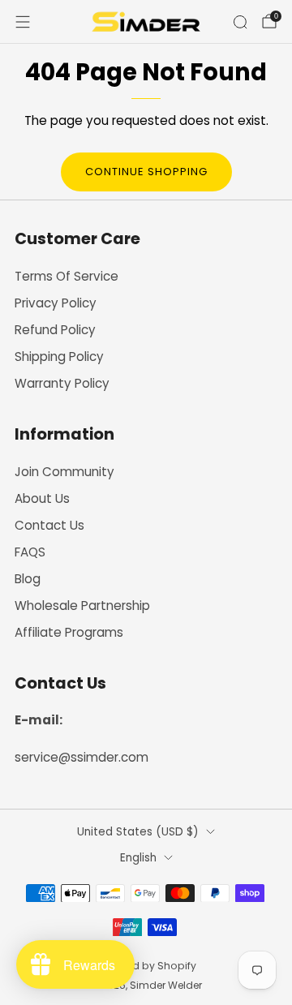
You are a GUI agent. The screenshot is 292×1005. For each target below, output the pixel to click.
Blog (28, 578)
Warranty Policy (62, 383)
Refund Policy (55, 329)
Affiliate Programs (69, 632)
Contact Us (49, 525)
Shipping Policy (59, 356)
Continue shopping (146, 171)
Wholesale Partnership (82, 605)
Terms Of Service (66, 276)
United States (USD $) (138, 832)
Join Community (64, 471)
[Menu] (23, 22)
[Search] (240, 22)
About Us (42, 498)
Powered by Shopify (146, 966)
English (138, 857)
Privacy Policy (56, 302)
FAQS (30, 551)
